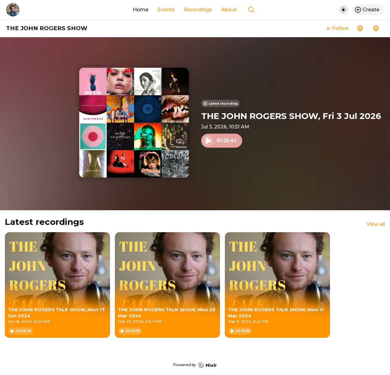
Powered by (184, 364)
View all (376, 224)
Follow (340, 28)
